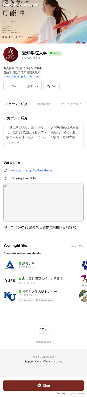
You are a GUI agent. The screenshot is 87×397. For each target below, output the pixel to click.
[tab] (16, 104)
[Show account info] (55, 53)
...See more (14, 142)
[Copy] (74, 227)
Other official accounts (48, 361)
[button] (32, 86)
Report (29, 361)
